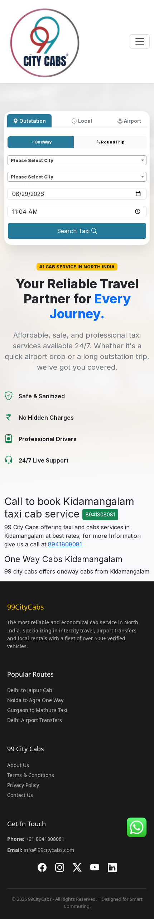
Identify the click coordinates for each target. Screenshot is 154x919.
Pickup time (23, 202)
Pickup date (23, 184)
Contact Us (20, 795)
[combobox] (77, 160)
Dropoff (18, 168)
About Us (18, 765)
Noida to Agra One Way (35, 700)
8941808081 (100, 514)
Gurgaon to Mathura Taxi (37, 710)
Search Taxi (74, 230)
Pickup (17, 152)
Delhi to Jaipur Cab (29, 690)
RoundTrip (112, 142)
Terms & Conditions (30, 775)
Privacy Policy (23, 785)
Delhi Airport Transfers (34, 720)
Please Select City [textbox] (32, 160)
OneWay (43, 142)
